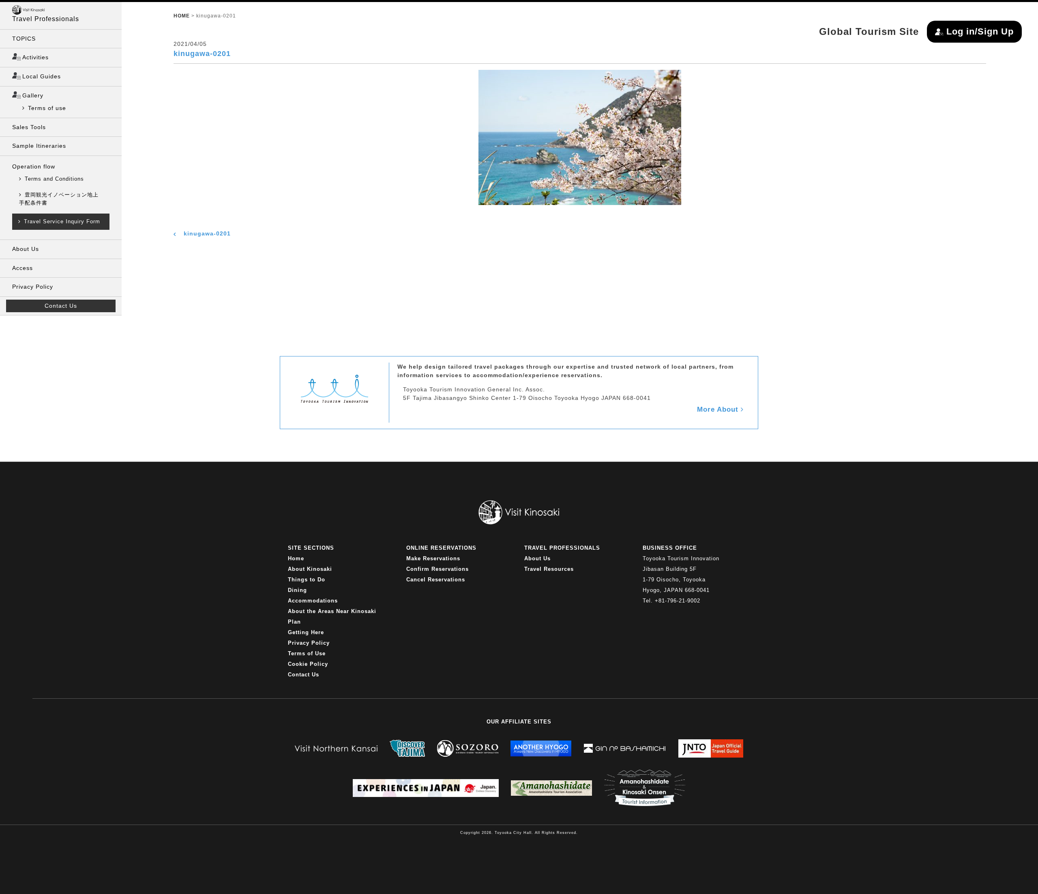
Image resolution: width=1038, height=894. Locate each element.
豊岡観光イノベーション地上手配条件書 (59, 199)
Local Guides (41, 76)
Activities (35, 57)
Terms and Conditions (54, 179)
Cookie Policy (308, 664)
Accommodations (313, 601)
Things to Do (306, 580)
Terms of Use (307, 653)
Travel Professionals (45, 18)
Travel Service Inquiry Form (62, 221)
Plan (294, 622)
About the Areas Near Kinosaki (332, 611)
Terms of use (47, 108)
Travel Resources (549, 569)
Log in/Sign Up (980, 31)
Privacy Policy (32, 286)
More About (719, 409)
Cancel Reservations (435, 580)
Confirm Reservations (437, 569)
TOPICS (24, 38)
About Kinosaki (310, 569)
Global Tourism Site (869, 31)
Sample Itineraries (39, 146)
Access (22, 268)
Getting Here (306, 632)
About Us (25, 249)
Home (296, 558)
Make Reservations (433, 558)
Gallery (32, 95)
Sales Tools (29, 127)
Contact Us (61, 305)
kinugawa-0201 (207, 233)
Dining (297, 590)
